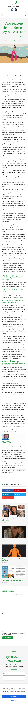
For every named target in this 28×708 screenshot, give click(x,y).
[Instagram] (16, 9)
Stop (16, 484)
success (19, 484)
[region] (14, 696)
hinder (7, 484)
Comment (4, 598)
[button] (2, 15)
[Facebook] (12, 9)
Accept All (14, 696)
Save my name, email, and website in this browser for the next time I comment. (13, 634)
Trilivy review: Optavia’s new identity (12, 580)
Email (3, 619)
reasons (13, 484)
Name (3, 613)
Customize (14, 700)
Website (3, 625)
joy (10, 484)
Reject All (14, 704)
